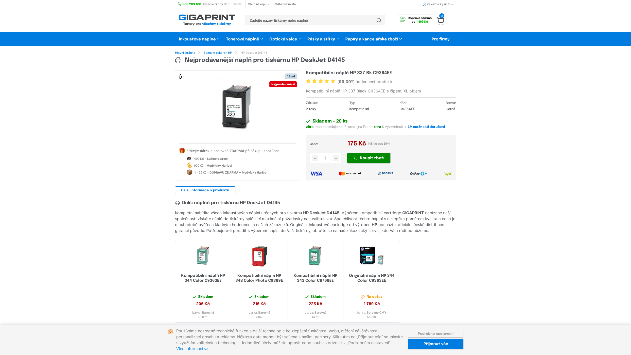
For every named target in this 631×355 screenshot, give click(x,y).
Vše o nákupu (257, 4)
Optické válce (283, 39)
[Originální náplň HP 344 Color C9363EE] (372, 255)
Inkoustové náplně (197, 39)
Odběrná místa (285, 4)
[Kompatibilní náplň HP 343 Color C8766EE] (315, 255)
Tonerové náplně (242, 39)
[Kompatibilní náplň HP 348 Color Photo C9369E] (259, 255)
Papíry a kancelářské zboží (372, 39)
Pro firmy (441, 39)
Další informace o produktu (205, 190)
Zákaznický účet (438, 4)
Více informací (190, 348)
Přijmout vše (435, 344)
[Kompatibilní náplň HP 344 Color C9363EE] (203, 255)
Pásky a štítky (321, 39)
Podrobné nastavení (436, 334)
